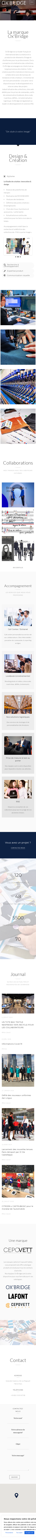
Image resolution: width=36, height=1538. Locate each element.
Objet (18, 1444)
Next (29, 246)
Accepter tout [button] (29, 1532)
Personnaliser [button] (9, 1532)
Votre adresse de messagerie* (18, 1431)
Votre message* (18, 1455)
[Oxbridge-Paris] (14, 3)
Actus (5, 1049)
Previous (7, 246)
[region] (18, 1498)
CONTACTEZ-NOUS (18, 848)
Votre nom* (18, 1418)
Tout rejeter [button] (19, 1532)
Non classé (7, 1032)
